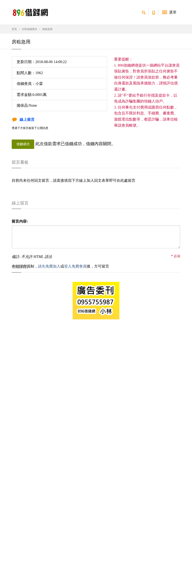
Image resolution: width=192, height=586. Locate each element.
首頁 (14, 29)
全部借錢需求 (29, 29)
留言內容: (20, 221)
